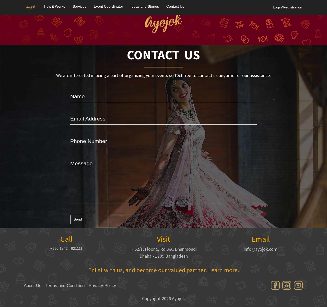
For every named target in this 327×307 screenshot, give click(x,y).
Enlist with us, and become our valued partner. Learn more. (163, 270)
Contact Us (175, 6)
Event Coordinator (108, 6)
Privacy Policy (102, 285)
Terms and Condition (65, 285)
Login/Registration (287, 7)
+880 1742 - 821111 (66, 248)
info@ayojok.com (260, 249)
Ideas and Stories (145, 6)
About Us (32, 285)
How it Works (54, 6)
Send (78, 219)
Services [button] (79, 6)
